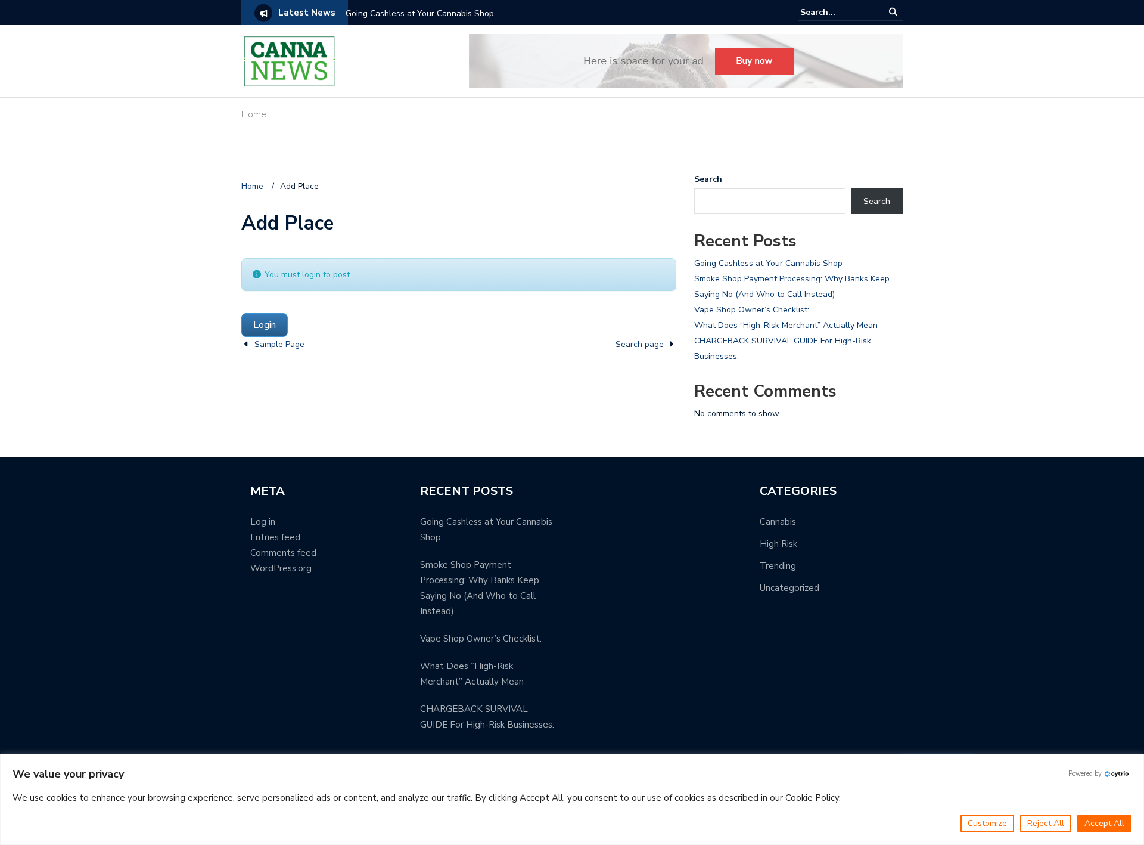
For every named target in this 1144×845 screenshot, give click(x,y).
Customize (987, 823)
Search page (639, 344)
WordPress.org (281, 568)
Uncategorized (789, 588)
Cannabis (778, 522)
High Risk (778, 544)
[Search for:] (836, 12)
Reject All (1045, 823)
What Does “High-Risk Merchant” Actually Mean (786, 325)
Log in (262, 522)
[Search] (893, 12)
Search (708, 179)
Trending (778, 566)
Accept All (1104, 823)
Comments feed (283, 553)
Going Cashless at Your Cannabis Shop (420, 13)
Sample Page (279, 344)
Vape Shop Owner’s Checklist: (751, 309)
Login (264, 325)
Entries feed (275, 537)
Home (253, 114)
